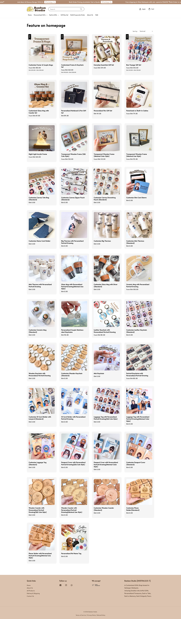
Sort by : (135, 31)
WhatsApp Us (27, 2)
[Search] (81, 9)
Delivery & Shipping (33, 593)
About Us (90, 15)
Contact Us (30, 596)
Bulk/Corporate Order (78, 15)
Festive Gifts (53, 15)
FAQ (96, 15)
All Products (31, 591)
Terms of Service (81, 615)
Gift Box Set (64, 15)
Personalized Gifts (40, 15)
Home (30, 15)
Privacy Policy (91, 615)
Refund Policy (101, 615)
